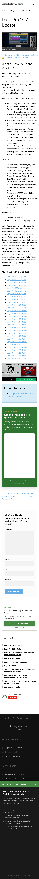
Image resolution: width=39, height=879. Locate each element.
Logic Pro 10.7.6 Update (16, 277)
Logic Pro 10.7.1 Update (16, 291)
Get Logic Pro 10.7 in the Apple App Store (21, 55)
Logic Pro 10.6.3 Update (16, 294)
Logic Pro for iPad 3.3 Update (15, 662)
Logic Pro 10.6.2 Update (16, 296)
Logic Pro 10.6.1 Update (16, 299)
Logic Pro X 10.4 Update (16, 333)
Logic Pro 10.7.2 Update (16, 288)
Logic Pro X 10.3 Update (16, 344)
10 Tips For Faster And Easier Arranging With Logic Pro (10, 496)
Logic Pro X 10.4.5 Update (17, 319)
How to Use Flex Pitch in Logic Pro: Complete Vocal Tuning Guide (17, 676)
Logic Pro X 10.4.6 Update (17, 316)
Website (8, 580)
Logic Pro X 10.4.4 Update (17, 322)
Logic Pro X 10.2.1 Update (17, 356)
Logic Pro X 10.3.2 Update (17, 339)
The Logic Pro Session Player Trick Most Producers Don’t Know (20, 670)
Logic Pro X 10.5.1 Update (17, 305)
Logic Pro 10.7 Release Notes (16, 58)
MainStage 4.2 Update (12, 687)
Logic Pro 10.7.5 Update (16, 279)
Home (6, 11)
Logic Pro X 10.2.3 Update (17, 350)
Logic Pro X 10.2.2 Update (17, 353)
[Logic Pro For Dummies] (19, 728)
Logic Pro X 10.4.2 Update (17, 327)
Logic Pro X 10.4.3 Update (17, 325)
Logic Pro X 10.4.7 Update (17, 313)
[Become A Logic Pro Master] (19, 372)
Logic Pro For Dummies (14, 748)
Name (8, 559)
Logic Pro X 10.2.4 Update (17, 347)
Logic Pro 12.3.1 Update (13, 649)
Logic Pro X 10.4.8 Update (17, 310)
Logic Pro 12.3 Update (12, 666)
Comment (9, 529)
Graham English (11, 752)
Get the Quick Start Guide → (19, 623)
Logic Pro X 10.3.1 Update (17, 342)
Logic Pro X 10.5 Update (16, 308)
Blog (12, 11)
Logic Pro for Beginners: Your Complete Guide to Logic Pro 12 (19, 653)
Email (7, 569)
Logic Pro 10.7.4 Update (16, 282)
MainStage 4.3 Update (12, 658)
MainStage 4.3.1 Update (13, 645)
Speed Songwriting (12, 756)
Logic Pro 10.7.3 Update (16, 285)
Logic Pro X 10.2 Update (16, 358)
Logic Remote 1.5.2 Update (29, 494)
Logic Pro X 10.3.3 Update (17, 336)
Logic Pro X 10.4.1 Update (17, 330)
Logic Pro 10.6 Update (16, 302)
